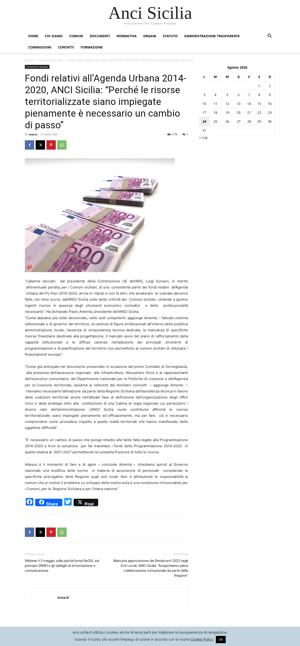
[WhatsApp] (62, 145)
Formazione (92, 47)
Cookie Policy (202, 639)
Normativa (126, 36)
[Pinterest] (51, 145)
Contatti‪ (66, 47)
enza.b (33, 134)
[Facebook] (29, 145)
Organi (149, 36)
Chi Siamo (54, 36)
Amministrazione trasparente (212, 36)
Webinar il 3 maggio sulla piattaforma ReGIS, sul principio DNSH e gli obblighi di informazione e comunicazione (62, 566)
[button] (269, 36)
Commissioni (39, 47)
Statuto (170, 36)
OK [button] (221, 639)
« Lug (203, 137)
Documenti (100, 36)
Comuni (76, 36)
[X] (40, 145)
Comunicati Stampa (50, 60)
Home (33, 36)
